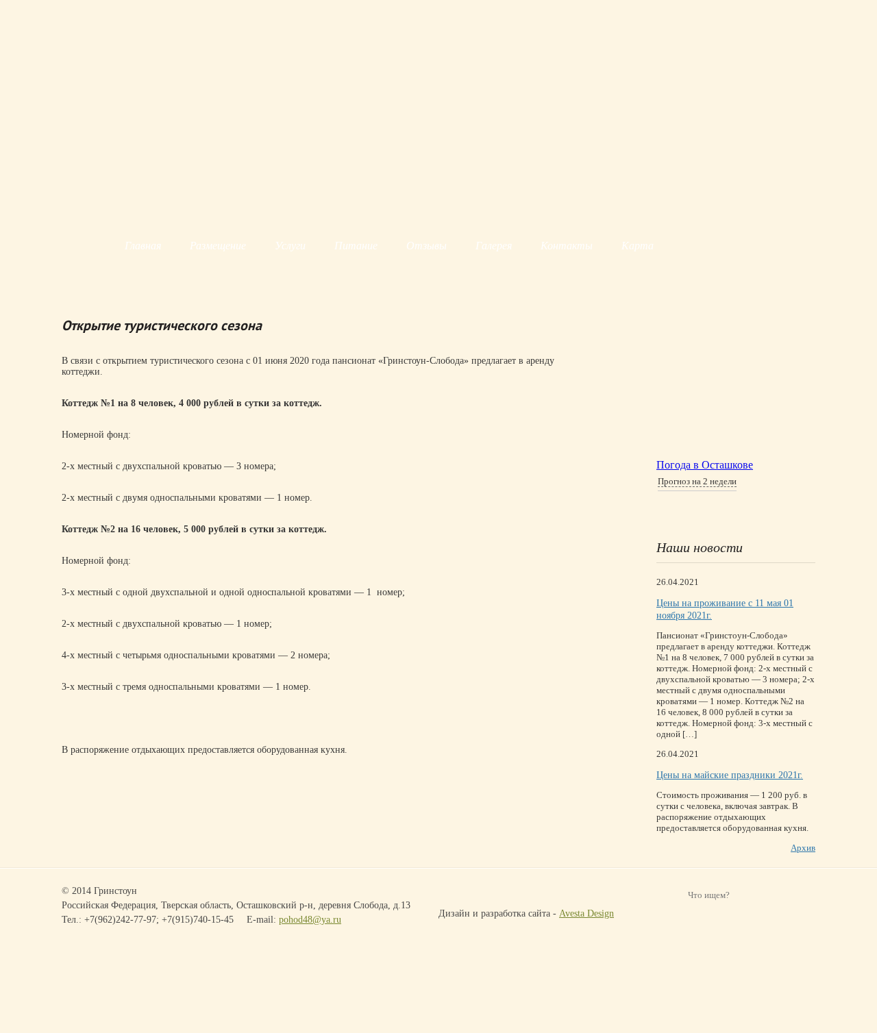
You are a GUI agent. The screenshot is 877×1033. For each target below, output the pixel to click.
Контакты (567, 245)
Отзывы (426, 245)
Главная (143, 245)
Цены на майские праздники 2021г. (729, 775)
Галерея (493, 245)
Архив (803, 848)
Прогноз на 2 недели (697, 481)
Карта (637, 245)
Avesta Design (586, 913)
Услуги (290, 245)
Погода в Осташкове (704, 465)
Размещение (218, 245)
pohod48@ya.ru (310, 919)
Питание (356, 245)
